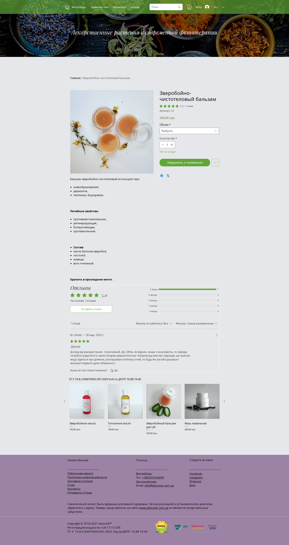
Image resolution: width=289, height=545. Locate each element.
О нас (71, 485)
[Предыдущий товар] (65, 401)
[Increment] (172, 145)
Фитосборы (144, 473)
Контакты (73, 489)
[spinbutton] (167, 145)
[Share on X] (168, 176)
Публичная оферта (80, 473)
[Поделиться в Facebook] (162, 176)
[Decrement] (162, 145)
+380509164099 (153, 477)
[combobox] (189, 131)
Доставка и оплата (80, 481)
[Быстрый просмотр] (87, 401)
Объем (165, 124)
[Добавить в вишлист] (215, 162)
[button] (189, 7)
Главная (75, 78)
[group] (144, 418)
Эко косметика (146, 481)
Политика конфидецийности (87, 477)
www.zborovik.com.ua (153, 508)
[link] (176, 106)
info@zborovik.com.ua (159, 485)
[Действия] (217, 335)
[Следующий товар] (224, 401)
